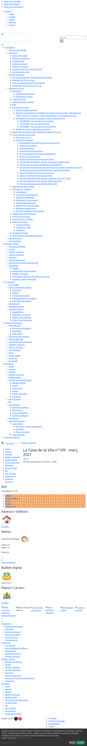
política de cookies (23, 738)
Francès (12, 25)
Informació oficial (12, 634)
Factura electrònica (13, 675)
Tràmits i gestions (12, 667)
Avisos (7, 449)
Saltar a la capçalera (12, 1)
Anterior (4, 562)
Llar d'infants (10, 473)
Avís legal (52, 718)
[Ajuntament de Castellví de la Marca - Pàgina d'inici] (15, 37)
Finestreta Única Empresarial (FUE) (20, 678)
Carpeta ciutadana (13, 670)
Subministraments (13, 653)
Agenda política (11, 498)
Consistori (9, 629)
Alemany (12, 22)
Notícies (8, 454)
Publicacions (10, 506)
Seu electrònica (11, 637)
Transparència (11, 640)
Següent (12, 562)
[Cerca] (61, 40)
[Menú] (2, 45)
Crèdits (51, 726)
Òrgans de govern (13, 632)
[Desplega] (17, 444)
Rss (6, 471)
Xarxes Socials (11, 468)
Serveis (8, 664)
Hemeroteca (10, 476)
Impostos (9, 673)
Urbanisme (9, 681)
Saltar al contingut (11, 4)
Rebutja (72, 742)
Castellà (12, 17)
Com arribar (10, 645)
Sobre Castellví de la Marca (16, 648)
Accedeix (5, 526)
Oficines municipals (13, 662)
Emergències (10, 651)
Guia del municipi (12, 656)
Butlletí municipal (28, 443)
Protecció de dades (56, 721)
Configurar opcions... (9, 742)
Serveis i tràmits (8, 659)
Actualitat (10, 443)
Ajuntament (6, 623)
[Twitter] (16, 718)
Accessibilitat (54, 723)
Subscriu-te (6, 582)
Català (11, 14)
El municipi (6, 643)
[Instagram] (20, 718)
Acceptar (80, 742)
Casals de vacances (13, 713)
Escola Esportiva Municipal (16, 700)
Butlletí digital (11, 460)
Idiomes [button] (8, 11)
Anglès (11, 19)
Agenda (8, 451)
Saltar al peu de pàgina (13, 7)
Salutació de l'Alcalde (14, 626)
